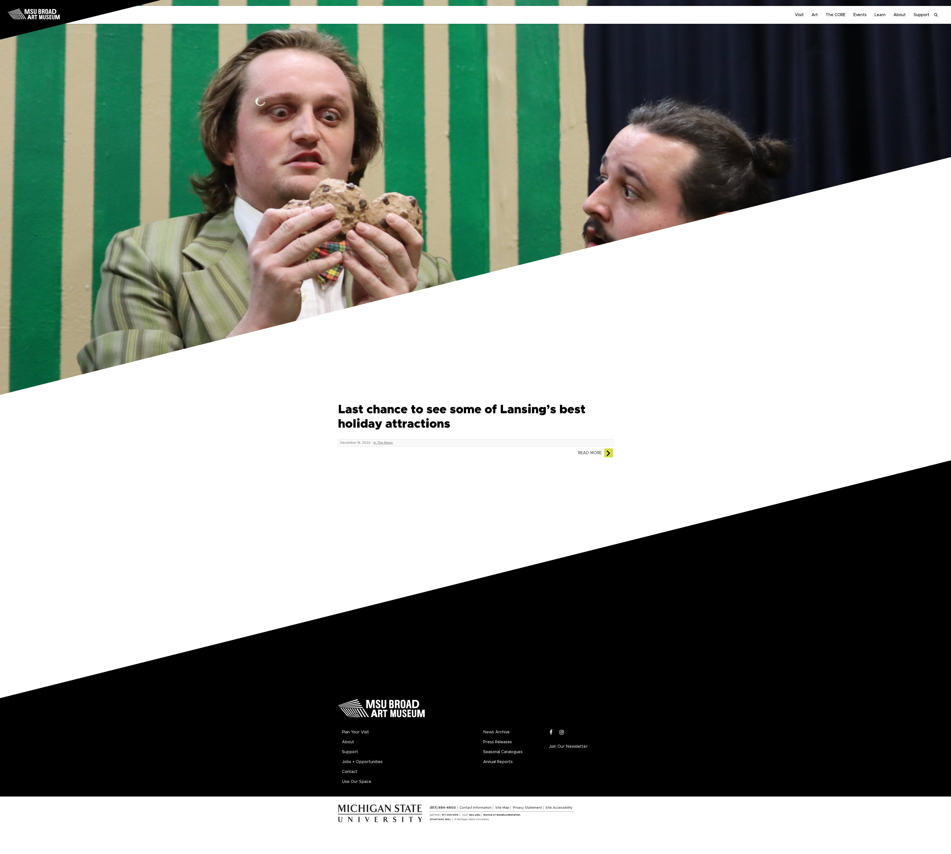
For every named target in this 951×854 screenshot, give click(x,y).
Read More (590, 453)
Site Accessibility (559, 807)
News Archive (496, 732)
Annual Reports (498, 762)
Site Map (502, 807)
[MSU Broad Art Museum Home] (381, 710)
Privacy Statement (527, 807)
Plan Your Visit (355, 732)
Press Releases (497, 742)
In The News (383, 442)
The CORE (835, 15)
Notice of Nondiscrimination (501, 815)
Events (860, 15)
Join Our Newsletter (568, 746)
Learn (880, 15)
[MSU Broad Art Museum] (49, 13)
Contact (349, 772)
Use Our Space (356, 782)
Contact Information (476, 807)
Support (921, 15)
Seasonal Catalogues (503, 752)
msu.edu (474, 815)
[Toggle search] (936, 15)
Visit (799, 15)
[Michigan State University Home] (384, 813)
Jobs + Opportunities (362, 762)
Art (815, 15)
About (900, 15)
